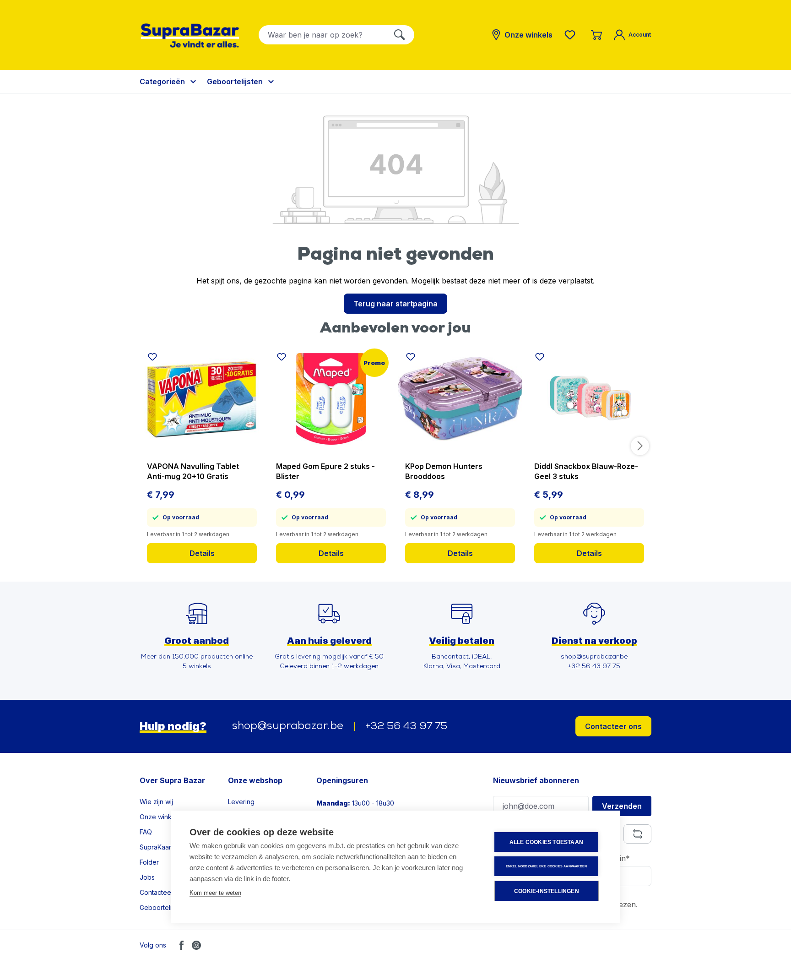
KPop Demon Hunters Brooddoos (443, 471)
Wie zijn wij (156, 802)
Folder (149, 862)
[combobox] (322, 34)
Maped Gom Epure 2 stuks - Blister (325, 471)
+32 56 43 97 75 (406, 726)
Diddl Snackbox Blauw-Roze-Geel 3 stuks (586, 471)
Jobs (147, 877)
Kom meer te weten (215, 892)
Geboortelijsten (163, 907)
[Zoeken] (399, 34)
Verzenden (622, 806)
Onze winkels (160, 817)
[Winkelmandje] (596, 34)
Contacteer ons (613, 726)
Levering (241, 802)
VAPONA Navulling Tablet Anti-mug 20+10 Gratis (193, 471)
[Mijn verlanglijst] (571, 34)
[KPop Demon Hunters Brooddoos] (460, 399)
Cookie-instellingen (546, 891)
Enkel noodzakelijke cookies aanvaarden (546, 866)
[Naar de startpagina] (190, 35)
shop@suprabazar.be (287, 726)
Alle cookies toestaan (546, 842)
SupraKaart (156, 847)
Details (202, 553)
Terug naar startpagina (395, 303)
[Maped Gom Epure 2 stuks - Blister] (331, 399)
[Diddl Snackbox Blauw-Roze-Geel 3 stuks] (589, 399)
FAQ (146, 832)
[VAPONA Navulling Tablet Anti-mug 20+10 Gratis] (202, 399)
